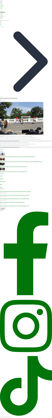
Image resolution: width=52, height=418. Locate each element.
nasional (1, 150)
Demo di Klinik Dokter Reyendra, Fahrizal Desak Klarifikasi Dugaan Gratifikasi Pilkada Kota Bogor (15, 191)
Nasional (1, 96)
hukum (1, 187)
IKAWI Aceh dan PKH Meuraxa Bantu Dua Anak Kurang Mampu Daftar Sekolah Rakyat (13, 166)
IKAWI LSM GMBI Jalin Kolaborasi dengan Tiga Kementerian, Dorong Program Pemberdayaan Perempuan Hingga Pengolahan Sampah (21, 161)
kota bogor (1, 178)
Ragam (1, 184)
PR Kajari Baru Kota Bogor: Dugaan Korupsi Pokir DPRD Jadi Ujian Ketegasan (12, 202)
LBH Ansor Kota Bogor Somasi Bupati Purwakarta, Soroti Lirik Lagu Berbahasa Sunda (13, 171)
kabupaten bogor (2, 181)
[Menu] (0, 0)
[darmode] (0, 11)
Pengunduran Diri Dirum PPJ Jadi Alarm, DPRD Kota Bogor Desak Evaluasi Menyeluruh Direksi (15, 195)
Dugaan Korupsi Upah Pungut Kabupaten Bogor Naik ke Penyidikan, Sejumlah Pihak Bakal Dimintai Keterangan (17, 156)
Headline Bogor (2, 26)
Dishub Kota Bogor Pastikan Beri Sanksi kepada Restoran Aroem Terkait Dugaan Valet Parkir (14, 198)
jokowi (1, 149)
